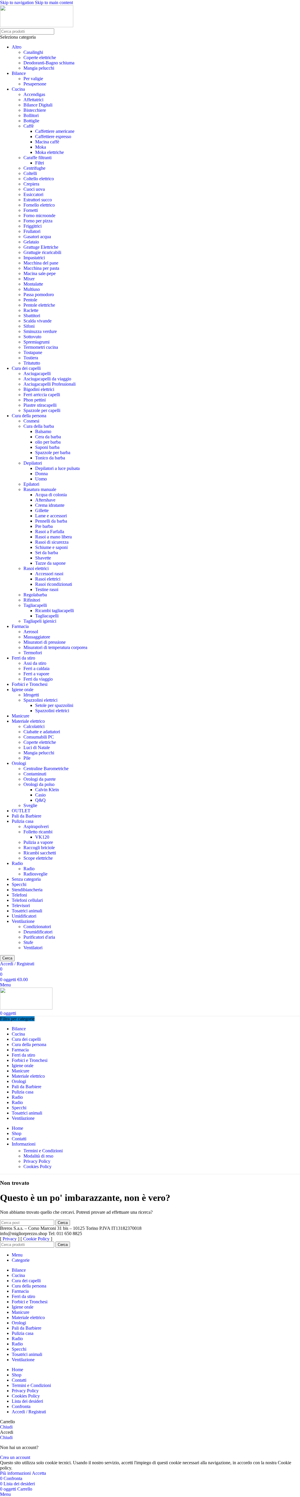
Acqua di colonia (51, 494)
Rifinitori (31, 600)
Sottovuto (32, 336)
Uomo (41, 478)
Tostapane (32, 352)
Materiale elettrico (28, 721)
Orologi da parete (39, 779)
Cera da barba (48, 436)
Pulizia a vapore (38, 842)
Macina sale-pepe (39, 273)
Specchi (19, 884)
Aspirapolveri (36, 826)
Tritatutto (31, 362)
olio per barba (48, 442)
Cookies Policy (37, 1166)
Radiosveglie (35, 873)
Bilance (19, 73)
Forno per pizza (37, 220)
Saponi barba (47, 447)
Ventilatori (32, 947)
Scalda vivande (37, 320)
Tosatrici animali (27, 910)
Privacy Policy (36, 1161)
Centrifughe (34, 168)
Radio (17, 863)
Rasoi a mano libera (53, 536)
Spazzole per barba (52, 452)
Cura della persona (29, 415)
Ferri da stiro (23, 657)
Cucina (18, 89)
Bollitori (31, 115)
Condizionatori (37, 926)
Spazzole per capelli (41, 410)
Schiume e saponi (51, 547)
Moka (40, 147)
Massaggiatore (36, 636)
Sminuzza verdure (40, 331)
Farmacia (20, 626)
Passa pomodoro (38, 294)
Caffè (28, 125)
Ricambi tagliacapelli (54, 610)
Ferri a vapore (36, 673)
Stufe (28, 942)
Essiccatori (33, 194)
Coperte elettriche (39, 57)
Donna (41, 473)
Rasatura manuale (39, 489)
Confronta (21, 1406)
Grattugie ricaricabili (42, 252)
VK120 (42, 837)
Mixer (29, 278)
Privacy (10, 1238)
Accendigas (34, 94)
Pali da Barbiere (26, 815)
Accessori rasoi (49, 573)
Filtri (39, 162)
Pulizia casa (22, 821)
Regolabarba (35, 594)
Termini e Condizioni (43, 1150)
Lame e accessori (51, 515)
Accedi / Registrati (29, 1411)
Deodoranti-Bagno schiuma (48, 62)
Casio (40, 794)
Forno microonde (39, 215)
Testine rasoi (46, 589)
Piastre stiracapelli (40, 405)
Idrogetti (31, 694)
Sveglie (30, 805)
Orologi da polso (38, 784)
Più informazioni (16, 1473)
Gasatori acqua (37, 236)
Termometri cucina (40, 347)
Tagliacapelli (35, 605)
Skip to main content (54, 2)
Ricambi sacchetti (39, 852)
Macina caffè (47, 141)
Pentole (30, 299)
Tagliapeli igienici (39, 621)
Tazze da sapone (50, 563)
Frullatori (31, 231)
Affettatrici (33, 99)
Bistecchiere (34, 110)
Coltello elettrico (38, 178)
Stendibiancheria (27, 889)
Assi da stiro (34, 663)
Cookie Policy (36, 1238)
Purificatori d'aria (39, 937)
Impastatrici (34, 257)
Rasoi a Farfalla (49, 531)
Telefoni (19, 894)
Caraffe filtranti (37, 157)
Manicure (20, 715)
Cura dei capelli (26, 368)
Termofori (32, 652)
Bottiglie (31, 120)
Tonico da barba (50, 457)
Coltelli (30, 173)
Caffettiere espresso (53, 136)
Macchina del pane (40, 262)
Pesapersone (34, 83)
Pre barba (44, 526)
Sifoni (29, 326)
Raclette (30, 310)
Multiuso (31, 289)
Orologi (19, 763)
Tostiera (30, 357)
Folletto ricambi (37, 831)
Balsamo (43, 431)
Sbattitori (31, 315)
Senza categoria (26, 879)
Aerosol (30, 631)
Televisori (21, 905)
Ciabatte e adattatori (41, 731)
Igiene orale (22, 689)
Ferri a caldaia (36, 668)
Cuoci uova (34, 189)
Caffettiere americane (54, 131)
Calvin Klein (47, 789)
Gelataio (31, 241)
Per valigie (33, 78)
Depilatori (32, 463)
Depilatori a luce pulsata (57, 468)
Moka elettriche (49, 152)
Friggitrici (32, 226)
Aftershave (45, 499)
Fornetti (30, 210)
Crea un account (15, 1457)
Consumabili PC (38, 736)
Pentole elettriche (39, 305)
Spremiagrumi (36, 341)
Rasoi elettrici (36, 568)
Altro (16, 46)
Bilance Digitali (37, 104)
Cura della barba (38, 426)
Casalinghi (33, 52)
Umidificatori (24, 916)
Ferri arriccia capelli (41, 394)
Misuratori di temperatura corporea (55, 647)
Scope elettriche (38, 858)
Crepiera (31, 183)
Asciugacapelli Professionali (49, 384)
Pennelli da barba (51, 521)
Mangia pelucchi (38, 68)
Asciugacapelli (37, 373)
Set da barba (46, 552)
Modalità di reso (38, 1155)
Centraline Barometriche (46, 768)
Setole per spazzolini (54, 705)
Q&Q (40, 800)
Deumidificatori (37, 931)
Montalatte (33, 283)
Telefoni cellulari (27, 900)
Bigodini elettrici (38, 389)
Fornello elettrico (39, 204)
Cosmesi (31, 420)
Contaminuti (34, 773)
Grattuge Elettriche (40, 247)
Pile (26, 758)
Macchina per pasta (41, 268)
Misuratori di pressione (44, 642)
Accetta (39, 1473)
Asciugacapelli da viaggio (47, 378)
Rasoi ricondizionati (53, 584)
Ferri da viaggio (38, 679)
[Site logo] (36, 25)
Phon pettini (34, 399)
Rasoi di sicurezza (52, 542)
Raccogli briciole (39, 847)
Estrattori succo (37, 199)
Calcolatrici (34, 726)
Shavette (43, 557)
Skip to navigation (17, 2)
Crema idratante (49, 505)
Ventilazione (23, 921)
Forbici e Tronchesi (29, 684)
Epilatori (31, 484)
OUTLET (21, 810)
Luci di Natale (36, 747)
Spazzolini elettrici (40, 700)
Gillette (42, 510)
